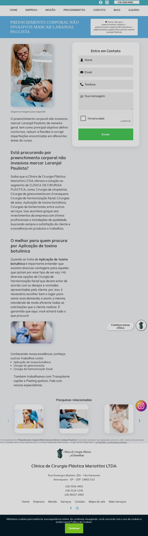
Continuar (74, 528)
